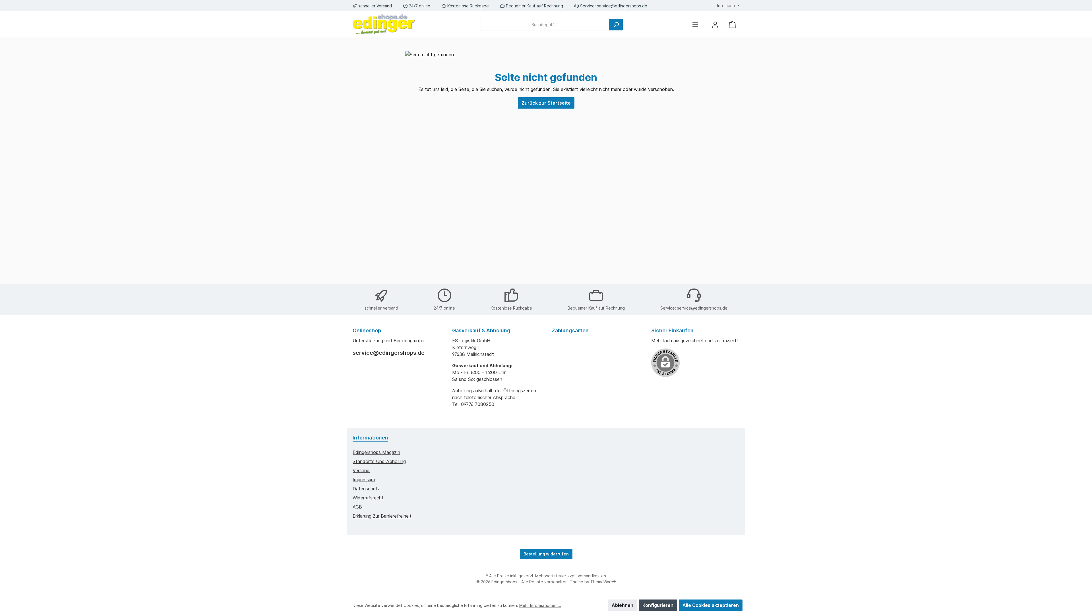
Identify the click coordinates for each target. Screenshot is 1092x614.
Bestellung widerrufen (546, 553)
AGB (357, 507)
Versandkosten (592, 575)
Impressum (364, 479)
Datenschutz (366, 488)
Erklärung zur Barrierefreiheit (382, 516)
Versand (361, 470)
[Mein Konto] (715, 24)
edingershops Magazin (376, 452)
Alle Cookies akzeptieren (710, 605)
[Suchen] (616, 24)
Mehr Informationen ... (540, 605)
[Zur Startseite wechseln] (384, 24)
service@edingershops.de (622, 5)
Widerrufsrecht (368, 498)
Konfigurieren (657, 605)
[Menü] (695, 24)
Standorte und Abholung (379, 461)
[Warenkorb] (732, 24)
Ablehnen (622, 605)
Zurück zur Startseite (546, 103)
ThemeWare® (603, 581)
